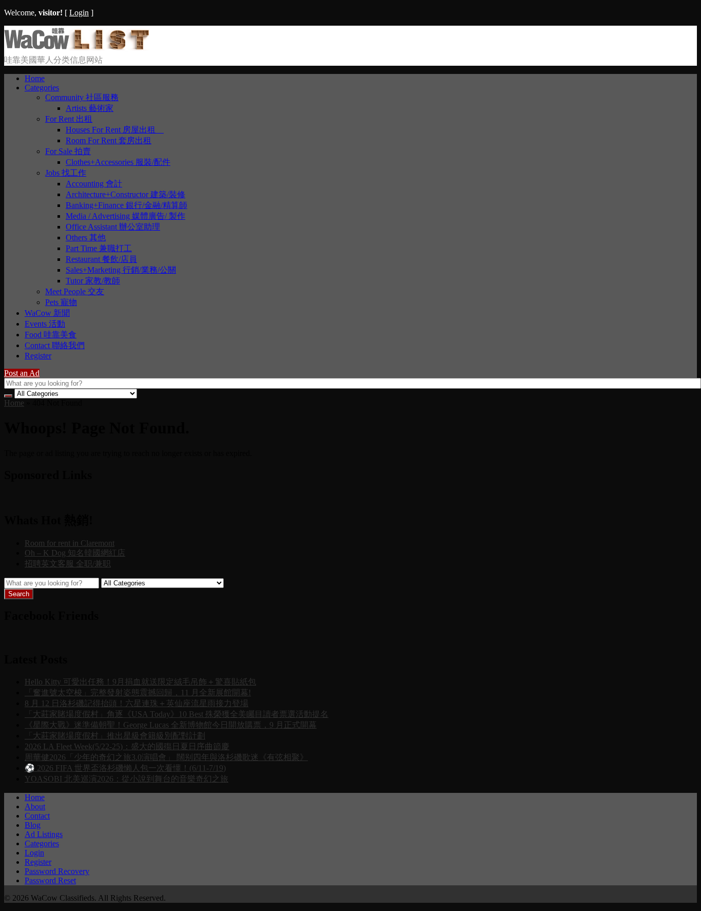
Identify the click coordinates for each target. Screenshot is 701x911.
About (35, 806)
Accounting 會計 (94, 183)
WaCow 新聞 (47, 313)
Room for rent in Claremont (69, 543)
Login (79, 12)
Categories (42, 87)
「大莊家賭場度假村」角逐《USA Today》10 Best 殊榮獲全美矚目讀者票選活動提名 (176, 714)
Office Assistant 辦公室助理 (113, 226)
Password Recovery (57, 871)
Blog (33, 825)
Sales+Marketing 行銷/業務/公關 (121, 269)
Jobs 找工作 (65, 172)
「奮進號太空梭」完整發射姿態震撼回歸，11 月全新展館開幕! (138, 692)
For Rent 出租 (68, 119)
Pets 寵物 (61, 302)
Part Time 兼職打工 (99, 248)
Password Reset (50, 880)
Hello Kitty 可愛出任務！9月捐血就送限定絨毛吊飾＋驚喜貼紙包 (140, 681)
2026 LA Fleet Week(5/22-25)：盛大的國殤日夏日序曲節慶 (127, 746)
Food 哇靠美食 (50, 334)
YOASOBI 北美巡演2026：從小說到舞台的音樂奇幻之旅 (126, 778)
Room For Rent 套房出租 (108, 140)
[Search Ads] (8, 395)
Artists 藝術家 (89, 108)
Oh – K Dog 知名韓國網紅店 (75, 552)
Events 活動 (45, 323)
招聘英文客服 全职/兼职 (68, 563)
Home (35, 78)
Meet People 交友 (74, 291)
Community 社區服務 (82, 97)
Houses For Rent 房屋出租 (115, 129)
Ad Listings (44, 834)
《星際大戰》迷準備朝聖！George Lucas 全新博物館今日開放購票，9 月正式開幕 (171, 724)
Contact (37, 815)
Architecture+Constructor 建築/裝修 (125, 194)
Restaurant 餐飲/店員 (101, 259)
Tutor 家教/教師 (93, 280)
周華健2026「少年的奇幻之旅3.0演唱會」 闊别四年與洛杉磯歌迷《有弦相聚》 (166, 757)
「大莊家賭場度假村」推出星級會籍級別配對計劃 (115, 735)
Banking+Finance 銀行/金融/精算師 (126, 205)
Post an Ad (22, 373)
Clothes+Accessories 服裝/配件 (118, 162)
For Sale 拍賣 (68, 151)
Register (38, 355)
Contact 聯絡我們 (55, 345)
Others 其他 (86, 237)
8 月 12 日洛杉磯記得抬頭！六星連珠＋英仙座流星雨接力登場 (136, 703)
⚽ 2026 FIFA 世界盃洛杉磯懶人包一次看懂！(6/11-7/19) (125, 768)
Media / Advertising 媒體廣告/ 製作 (125, 216)
